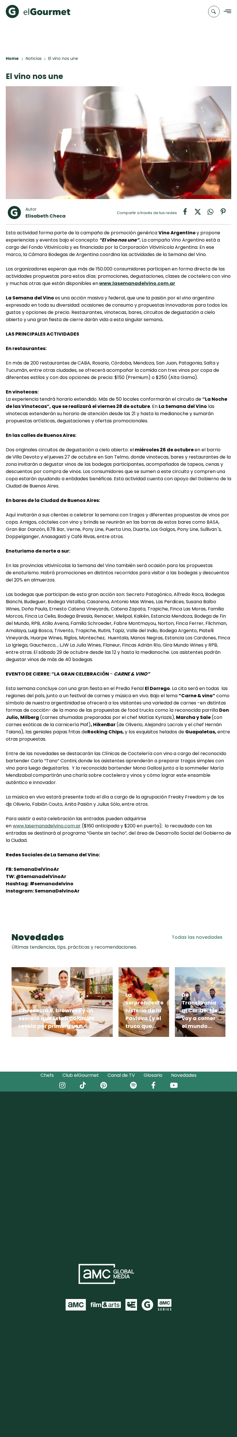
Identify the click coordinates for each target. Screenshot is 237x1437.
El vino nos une (63, 58)
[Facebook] (188, 213)
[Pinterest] (225, 213)
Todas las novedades (197, 937)
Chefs (47, 1075)
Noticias (34, 58)
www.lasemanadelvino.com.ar (137, 283)
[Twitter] (200, 213)
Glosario (153, 1075)
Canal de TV (121, 1075)
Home (12, 58)
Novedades (184, 1075)
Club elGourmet (80, 1075)
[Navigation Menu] (226, 11)
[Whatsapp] (213, 213)
